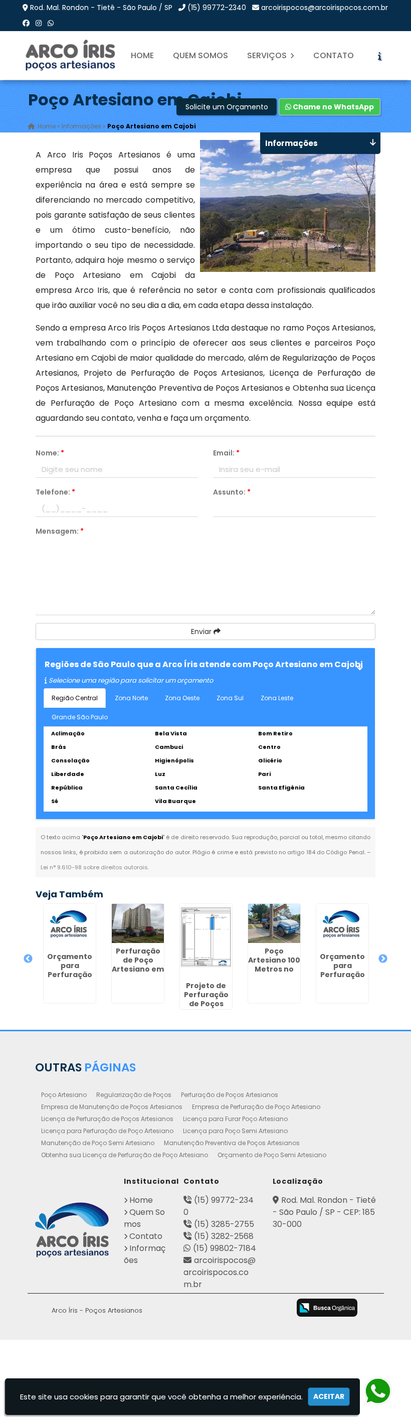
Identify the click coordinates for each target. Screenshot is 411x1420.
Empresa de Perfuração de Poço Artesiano (256, 1106)
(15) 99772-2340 (216, 8)
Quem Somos (200, 55)
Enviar (202, 631)
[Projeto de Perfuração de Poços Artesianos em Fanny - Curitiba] (206, 941)
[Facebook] (26, 23)
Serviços (268, 55)
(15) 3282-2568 (224, 1236)
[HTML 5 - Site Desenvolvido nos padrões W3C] (197, 1309)
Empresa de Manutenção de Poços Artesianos (111, 1106)
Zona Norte (131, 698)
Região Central (75, 698)
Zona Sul (230, 698)
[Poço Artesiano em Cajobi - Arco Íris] (71, 55)
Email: (226, 453)
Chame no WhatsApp (332, 107)
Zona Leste (277, 698)
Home (142, 55)
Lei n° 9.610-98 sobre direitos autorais (94, 867)
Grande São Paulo (80, 717)
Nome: (50, 453)
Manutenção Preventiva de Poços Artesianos (232, 1143)
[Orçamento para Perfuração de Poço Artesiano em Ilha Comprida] (342, 926)
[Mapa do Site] (168, 1306)
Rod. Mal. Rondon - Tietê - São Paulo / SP (101, 8)
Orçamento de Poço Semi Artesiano (272, 1155)
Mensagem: (60, 531)
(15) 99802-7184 (224, 1248)
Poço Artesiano (64, 1094)
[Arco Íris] (72, 1229)
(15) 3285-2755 (224, 1224)
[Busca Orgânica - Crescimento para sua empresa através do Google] (327, 1307)
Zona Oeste (182, 698)
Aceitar (328, 1396)
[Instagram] (39, 23)
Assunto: (232, 492)
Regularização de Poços (133, 1094)
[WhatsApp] (51, 23)
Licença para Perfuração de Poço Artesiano (107, 1131)
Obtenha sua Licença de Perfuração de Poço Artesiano (124, 1155)
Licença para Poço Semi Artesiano (235, 1131)
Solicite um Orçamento (226, 107)
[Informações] (379, 55)
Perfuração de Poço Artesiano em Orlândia (138, 964)
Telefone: (55, 492)
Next (383, 959)
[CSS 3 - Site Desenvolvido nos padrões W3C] (236, 1309)
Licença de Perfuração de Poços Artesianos (107, 1119)
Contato (333, 55)
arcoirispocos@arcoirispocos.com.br (324, 8)
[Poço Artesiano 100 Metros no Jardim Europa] (274, 923)
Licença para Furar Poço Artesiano (235, 1119)
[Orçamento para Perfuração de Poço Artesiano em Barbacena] (70, 926)
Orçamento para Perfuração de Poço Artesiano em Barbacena (70, 979)
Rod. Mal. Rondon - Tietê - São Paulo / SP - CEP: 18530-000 (324, 1212)
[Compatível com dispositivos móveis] (276, 1309)
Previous (28, 959)
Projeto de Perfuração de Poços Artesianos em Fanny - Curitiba (206, 1008)
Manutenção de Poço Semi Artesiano (97, 1143)
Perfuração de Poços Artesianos (229, 1094)
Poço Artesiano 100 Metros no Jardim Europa (274, 969)
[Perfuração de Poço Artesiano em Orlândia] (138, 923)
